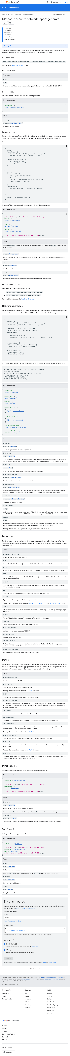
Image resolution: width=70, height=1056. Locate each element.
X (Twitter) (28, 1005)
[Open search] (47, 2)
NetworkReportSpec (17, 107)
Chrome (49, 996)
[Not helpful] (66, 14)
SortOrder (18, 844)
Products (10, 14)
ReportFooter (15, 231)
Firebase (49, 999)
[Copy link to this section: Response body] (17, 132)
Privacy (10, 1047)
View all (49, 1013)
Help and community (10, 8)
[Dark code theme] (66, 104)
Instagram (28, 999)
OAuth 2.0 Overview (27, 299)
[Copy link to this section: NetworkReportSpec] (24, 306)
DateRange (14, 392)
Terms (4, 1047)
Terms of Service (7, 999)
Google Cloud (51, 1008)
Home (3, 14)
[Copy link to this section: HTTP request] (15, 58)
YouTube (27, 1008)
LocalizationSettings (18, 427)
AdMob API (14, 2)
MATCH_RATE (43, 603)
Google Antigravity (52, 1005)
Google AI (5, 1037)
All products (5, 1040)
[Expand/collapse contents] (12, 28)
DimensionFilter (18, 411)
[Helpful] (63, 14)
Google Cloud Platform (8, 1034)
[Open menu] (3, 2)
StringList (15, 788)
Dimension (13, 398)
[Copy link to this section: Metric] (10, 660)
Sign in (66, 2)
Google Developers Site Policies (51, 979)
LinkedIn (27, 1002)
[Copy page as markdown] (10, 22)
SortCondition (17, 420)
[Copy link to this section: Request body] (16, 92)
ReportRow (14, 226)
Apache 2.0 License (27, 979)
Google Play (50, 1010)
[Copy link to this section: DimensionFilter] (19, 766)
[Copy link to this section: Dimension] (14, 536)
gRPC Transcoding (17, 65)
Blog (26, 993)
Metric (12, 403)
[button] (35, 46)
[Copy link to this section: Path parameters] (18, 71)
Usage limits (5, 993)
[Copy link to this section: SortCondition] (18, 829)
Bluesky (27, 996)
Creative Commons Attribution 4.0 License (52, 977)
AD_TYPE (29, 690)
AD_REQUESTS (33, 603)
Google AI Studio (52, 1002)
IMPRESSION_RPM (55, 603)
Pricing (4, 996)
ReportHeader (15, 220)
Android (49, 993)
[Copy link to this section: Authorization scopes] (22, 285)
